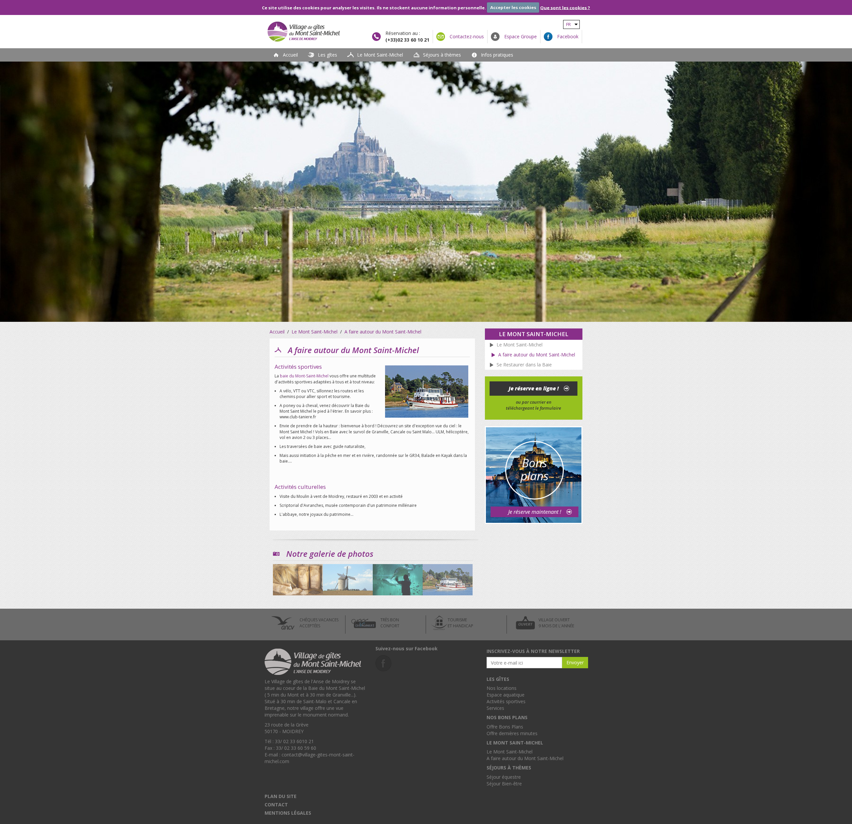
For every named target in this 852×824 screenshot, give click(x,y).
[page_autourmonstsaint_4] (448, 578)
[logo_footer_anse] (313, 660)
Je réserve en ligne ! (534, 388)
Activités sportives (506, 701)
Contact (276, 804)
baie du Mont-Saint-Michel (304, 376)
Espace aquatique (506, 695)
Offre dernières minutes (512, 733)
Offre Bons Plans (505, 726)
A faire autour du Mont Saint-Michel (525, 758)
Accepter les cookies (513, 7)
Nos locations (502, 688)
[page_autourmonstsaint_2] (348, 578)
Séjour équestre (504, 777)
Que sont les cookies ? (565, 7)
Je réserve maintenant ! (534, 511)
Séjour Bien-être (504, 783)
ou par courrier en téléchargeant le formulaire (533, 405)
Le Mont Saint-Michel (509, 751)
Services (495, 708)
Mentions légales (288, 813)
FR (568, 24)
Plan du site (281, 796)
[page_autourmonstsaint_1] (298, 578)
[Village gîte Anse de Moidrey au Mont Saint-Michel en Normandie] (314, 32)
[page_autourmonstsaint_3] (398, 578)
